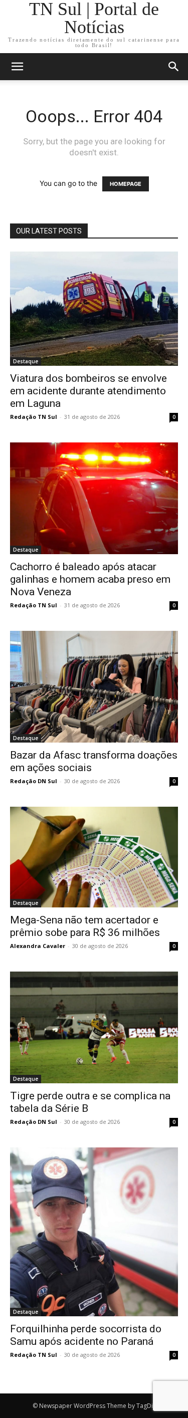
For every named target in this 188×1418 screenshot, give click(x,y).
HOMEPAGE (125, 183)
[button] (174, 66)
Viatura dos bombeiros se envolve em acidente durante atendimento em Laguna (88, 390)
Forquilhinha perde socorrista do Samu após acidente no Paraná (85, 1335)
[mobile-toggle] (17, 66)
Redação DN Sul (33, 781)
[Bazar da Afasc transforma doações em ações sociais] (94, 687)
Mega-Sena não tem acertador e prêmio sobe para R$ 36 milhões (85, 926)
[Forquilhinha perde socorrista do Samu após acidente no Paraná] (94, 1231)
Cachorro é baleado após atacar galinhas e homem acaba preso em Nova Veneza (90, 579)
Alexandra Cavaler (37, 946)
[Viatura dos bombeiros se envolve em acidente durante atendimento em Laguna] (94, 309)
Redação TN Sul (33, 416)
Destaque (25, 361)
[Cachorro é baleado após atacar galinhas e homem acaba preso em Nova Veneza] (94, 498)
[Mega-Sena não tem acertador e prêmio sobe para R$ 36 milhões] (94, 857)
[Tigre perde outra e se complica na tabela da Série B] (94, 1027)
